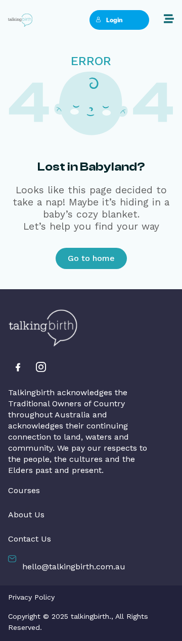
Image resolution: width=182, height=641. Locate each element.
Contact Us (29, 539)
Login (114, 20)
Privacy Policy (31, 597)
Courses (24, 490)
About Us (26, 514)
